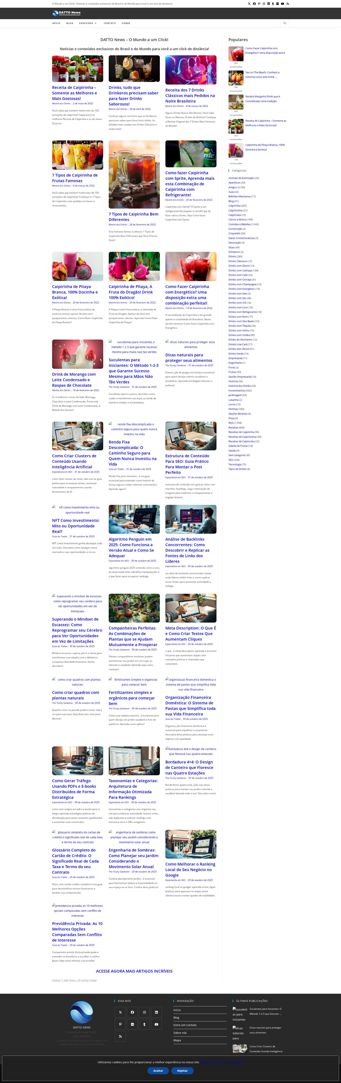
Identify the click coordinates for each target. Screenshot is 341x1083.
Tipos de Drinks (237, 469)
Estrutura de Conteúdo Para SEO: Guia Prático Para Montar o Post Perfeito (187, 464)
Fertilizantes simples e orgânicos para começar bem (132, 698)
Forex (232, 367)
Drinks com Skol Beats (241, 321)
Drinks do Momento (240, 339)
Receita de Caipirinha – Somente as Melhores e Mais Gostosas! (74, 93)
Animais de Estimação (241, 178)
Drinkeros (234, 252)
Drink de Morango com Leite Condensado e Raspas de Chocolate (74, 380)
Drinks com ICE (237, 302)
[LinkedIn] (156, 1012)
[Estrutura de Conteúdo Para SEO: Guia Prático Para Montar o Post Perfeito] (190, 448)
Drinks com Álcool (239, 265)
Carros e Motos (237, 219)
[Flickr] (132, 1024)
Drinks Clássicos (238, 261)
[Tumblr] (144, 1024)
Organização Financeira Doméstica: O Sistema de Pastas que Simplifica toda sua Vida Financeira (190, 706)
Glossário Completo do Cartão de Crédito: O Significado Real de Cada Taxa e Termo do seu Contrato (75, 861)
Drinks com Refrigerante (243, 312)
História (233, 381)
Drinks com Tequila (240, 325)
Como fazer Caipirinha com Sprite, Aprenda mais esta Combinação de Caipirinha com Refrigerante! (190, 184)
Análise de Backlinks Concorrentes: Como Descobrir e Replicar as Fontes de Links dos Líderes (187, 550)
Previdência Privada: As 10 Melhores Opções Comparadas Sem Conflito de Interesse (77, 932)
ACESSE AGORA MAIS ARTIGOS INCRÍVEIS (134, 971)
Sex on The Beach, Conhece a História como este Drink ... (262, 75)
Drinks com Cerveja (240, 279)
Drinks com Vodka (239, 335)
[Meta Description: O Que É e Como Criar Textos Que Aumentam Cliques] (190, 620)
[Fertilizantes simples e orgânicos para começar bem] (134, 684)
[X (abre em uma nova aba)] (249, 4)
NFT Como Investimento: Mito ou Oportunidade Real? (75, 526)
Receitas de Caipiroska (242, 441)
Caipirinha (234, 205)
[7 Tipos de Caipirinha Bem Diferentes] (134, 206)
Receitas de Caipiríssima (242, 436)
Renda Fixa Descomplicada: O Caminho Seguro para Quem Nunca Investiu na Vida (133, 453)
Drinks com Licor (238, 307)
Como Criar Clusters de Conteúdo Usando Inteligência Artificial (74, 461)
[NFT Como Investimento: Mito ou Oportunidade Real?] (77, 512)
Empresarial (235, 358)
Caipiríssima (236, 210)
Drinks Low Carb (238, 344)
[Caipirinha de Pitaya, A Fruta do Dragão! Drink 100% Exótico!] (134, 278)
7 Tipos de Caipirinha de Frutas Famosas (75, 177)
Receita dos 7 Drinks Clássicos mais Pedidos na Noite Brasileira (190, 95)
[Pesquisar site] (285, 23)
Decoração (235, 242)
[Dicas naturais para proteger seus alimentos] (190, 347)
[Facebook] (132, 1012)
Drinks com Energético (242, 289)
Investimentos (237, 390)
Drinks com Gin (237, 298)
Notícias (233, 409)
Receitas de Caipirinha (241, 432)
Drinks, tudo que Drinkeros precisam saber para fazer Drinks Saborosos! (133, 96)
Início (177, 1010)
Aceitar (158, 1071)
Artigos (233, 187)
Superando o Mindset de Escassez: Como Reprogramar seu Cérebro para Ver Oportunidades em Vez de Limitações (77, 630)
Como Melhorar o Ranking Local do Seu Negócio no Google (190, 869)
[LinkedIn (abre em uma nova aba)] (268, 4)
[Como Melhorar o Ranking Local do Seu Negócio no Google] (190, 856)
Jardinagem (235, 395)
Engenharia (235, 362)
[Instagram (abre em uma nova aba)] (263, 4)
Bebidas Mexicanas (240, 196)
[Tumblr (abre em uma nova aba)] (273, 4)
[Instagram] (144, 1012)
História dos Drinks (240, 386)
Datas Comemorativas (242, 238)
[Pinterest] (120, 1024)
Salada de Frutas (238, 446)
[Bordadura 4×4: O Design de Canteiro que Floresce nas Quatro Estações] (190, 754)
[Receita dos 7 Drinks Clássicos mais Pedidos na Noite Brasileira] (190, 82)
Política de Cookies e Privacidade (222, 1062)
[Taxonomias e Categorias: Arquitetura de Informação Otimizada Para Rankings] (134, 773)
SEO (231, 460)
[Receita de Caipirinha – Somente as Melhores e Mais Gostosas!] (77, 79)
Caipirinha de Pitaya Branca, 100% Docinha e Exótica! (75, 292)
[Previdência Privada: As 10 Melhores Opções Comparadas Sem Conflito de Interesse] (77, 915)
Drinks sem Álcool (239, 349)
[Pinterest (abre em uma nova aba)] (259, 4)
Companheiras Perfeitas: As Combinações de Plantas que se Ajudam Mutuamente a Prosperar (133, 636)
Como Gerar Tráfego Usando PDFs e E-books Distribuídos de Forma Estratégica (74, 789)
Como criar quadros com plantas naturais (75, 695)
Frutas (232, 372)
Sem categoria (237, 455)
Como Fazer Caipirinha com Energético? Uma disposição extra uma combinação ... (265, 51)
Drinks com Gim (238, 293)
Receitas (233, 427)
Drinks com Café (238, 275)
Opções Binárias (238, 413)
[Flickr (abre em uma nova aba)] (277, 4)
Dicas (232, 247)
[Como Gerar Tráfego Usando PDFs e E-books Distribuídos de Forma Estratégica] (77, 773)
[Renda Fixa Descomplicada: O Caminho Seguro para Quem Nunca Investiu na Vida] (134, 434)
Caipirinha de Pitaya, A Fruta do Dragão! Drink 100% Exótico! (131, 292)
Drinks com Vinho (239, 330)
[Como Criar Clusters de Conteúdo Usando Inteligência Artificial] (77, 448)
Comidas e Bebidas (240, 224)
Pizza (231, 418)
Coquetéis (234, 233)
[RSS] (120, 1036)
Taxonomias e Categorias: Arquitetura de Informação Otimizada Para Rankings (133, 789)
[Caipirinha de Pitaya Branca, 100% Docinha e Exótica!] (77, 278)
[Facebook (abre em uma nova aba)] (254, 4)
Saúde (232, 450)
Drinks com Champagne (243, 284)
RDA (231, 422)
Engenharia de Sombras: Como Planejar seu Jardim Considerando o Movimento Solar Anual (133, 858)
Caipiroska (235, 215)
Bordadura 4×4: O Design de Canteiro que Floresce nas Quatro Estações (189, 767)
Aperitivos (234, 182)
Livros (232, 404)
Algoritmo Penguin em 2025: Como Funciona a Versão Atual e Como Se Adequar (131, 547)
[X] (120, 1012)
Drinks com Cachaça (240, 270)
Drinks (232, 256)
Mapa (177, 1040)
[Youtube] (156, 1024)
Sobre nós (180, 1033)
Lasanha (233, 400)
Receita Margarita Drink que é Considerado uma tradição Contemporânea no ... (262, 99)
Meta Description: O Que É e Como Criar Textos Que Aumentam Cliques (190, 633)
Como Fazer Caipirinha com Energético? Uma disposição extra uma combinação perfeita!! (187, 295)
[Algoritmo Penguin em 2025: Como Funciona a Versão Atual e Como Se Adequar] (134, 531)
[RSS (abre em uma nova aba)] (287, 4)
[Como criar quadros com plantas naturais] (77, 684)
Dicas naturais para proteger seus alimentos (188, 357)
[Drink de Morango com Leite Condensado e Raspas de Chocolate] (77, 366)
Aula (231, 192)
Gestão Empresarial (240, 376)
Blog (231, 201)
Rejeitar (182, 1071)
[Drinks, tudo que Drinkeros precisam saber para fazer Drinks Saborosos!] (134, 79)
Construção (235, 229)
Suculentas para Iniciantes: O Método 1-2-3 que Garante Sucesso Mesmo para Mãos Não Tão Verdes (133, 371)
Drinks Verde (236, 353)
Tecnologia (235, 464)
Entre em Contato (185, 1025)
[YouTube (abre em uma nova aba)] (282, 4)
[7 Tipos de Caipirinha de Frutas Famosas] (77, 167)
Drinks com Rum (238, 316)
